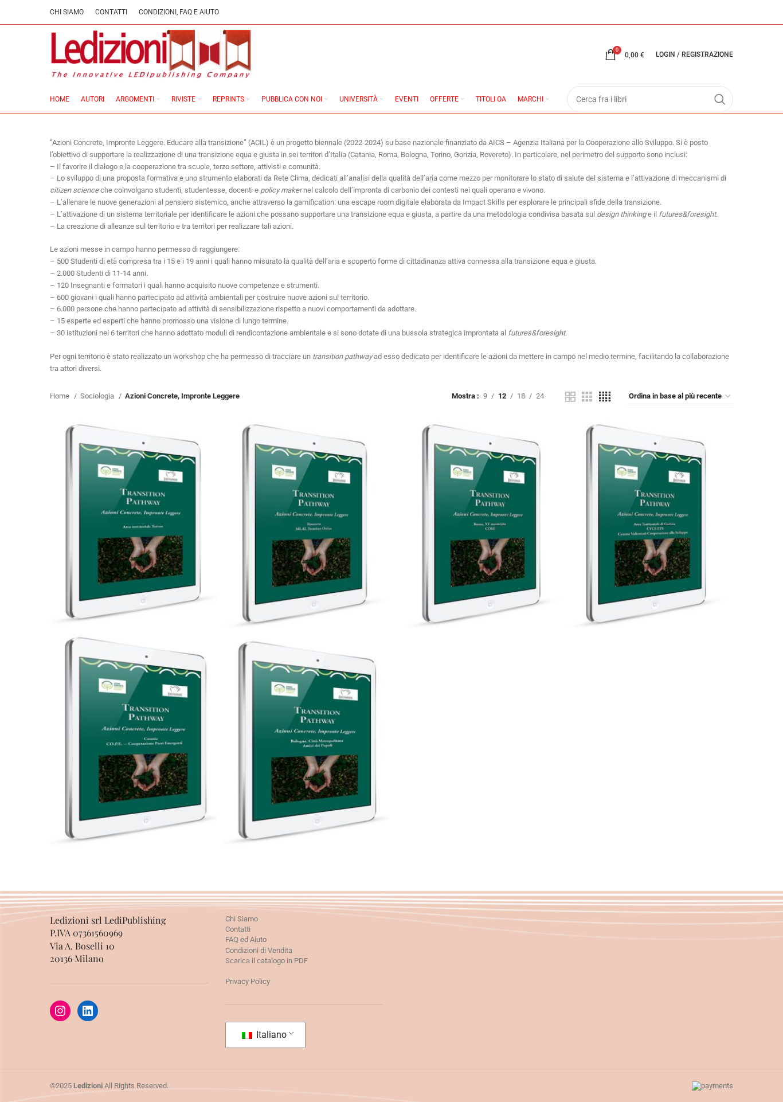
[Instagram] (60, 1011)
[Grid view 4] (604, 397)
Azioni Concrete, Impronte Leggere (133, 572)
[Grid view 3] (587, 397)
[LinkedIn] (87, 1011)
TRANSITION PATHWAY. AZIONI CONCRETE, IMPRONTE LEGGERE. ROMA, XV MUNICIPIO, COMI (478, 496)
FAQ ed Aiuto (246, 939)
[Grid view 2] (570, 397)
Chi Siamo (241, 919)
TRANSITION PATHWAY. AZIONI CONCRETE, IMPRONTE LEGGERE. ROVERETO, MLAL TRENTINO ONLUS (305, 496)
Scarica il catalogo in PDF (266, 960)
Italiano (270, 1034)
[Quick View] (81, 603)
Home (60, 396)
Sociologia (98, 396)
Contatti (237, 929)
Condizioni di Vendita (258, 950)
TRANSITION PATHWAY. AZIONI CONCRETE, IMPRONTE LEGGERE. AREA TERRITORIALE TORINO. (133, 493)
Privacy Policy (247, 981)
